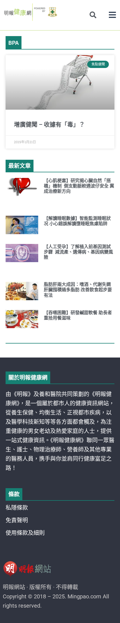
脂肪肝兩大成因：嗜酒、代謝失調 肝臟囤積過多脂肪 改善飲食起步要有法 (78, 290)
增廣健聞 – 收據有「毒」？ (49, 124)
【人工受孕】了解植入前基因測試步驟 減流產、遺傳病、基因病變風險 (78, 252)
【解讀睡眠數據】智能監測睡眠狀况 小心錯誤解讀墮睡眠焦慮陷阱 (77, 221)
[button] (112, 15)
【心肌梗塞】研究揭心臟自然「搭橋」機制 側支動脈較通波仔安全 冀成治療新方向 (79, 186)
